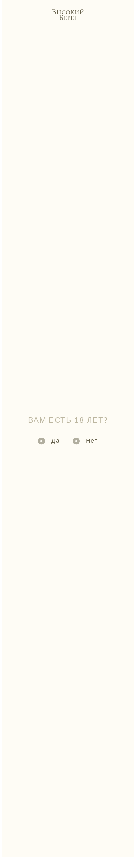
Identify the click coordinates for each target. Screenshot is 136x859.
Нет (92, 440)
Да (55, 440)
